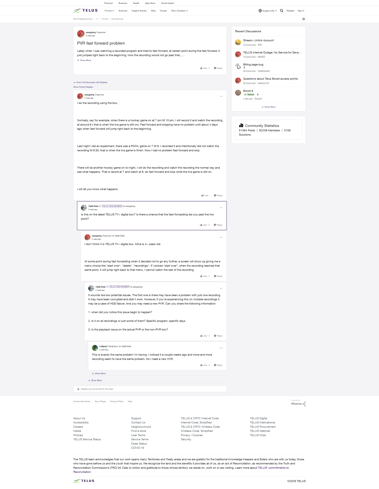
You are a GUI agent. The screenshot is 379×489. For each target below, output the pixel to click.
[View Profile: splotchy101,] (238, 80)
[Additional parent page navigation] (97, 19)
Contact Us (138, 422)
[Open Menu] (304, 19)
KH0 (260, 44)
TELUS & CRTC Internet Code (200, 418)
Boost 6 (248, 90)
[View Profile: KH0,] (238, 42)
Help (130, 401)
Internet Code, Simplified (196, 422)
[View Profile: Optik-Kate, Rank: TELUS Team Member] (84, 208)
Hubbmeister (264, 70)
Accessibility (81, 422)
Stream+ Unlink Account (258, 40)
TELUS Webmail (260, 430)
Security (186, 439)
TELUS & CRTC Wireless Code (200, 426)
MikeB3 (261, 56)
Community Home (81, 401)
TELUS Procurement (263, 426)
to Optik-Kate (118, 235)
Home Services (117, 19)
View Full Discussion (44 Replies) (91, 82)
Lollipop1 (103, 346)
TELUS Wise (258, 435)
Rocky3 (258, 98)
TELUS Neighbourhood (82, 19)
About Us (79, 418)
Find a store (138, 430)
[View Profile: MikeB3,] (238, 54)
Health (136, 3)
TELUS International (262, 422)
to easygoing (129, 206)
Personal (108, 3)
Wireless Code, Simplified (197, 430)
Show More (85, 60)
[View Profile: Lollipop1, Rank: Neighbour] (95, 348)
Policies (78, 435)
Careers (78, 426)
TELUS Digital (258, 418)
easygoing (91, 32)
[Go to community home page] (86, 10)
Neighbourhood (141, 426)
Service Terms (140, 439)
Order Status (139, 443)
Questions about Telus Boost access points (270, 78)
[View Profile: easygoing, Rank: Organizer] (81, 33)
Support (136, 418)
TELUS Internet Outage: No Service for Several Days (272, 52)
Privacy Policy (116, 401)
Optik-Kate (93, 206)
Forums (105, 19)
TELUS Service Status (87, 439)
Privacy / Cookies (192, 435)
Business (123, 3)
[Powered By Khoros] (299, 403)
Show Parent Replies (83, 87)
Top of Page (100, 401)
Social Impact (167, 3)
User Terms (138, 435)
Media (77, 430)
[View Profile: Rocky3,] (238, 93)
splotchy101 (263, 83)
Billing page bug (253, 64)
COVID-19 (137, 447)
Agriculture (150, 3)
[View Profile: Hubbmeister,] (238, 66)
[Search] (282, 10)
